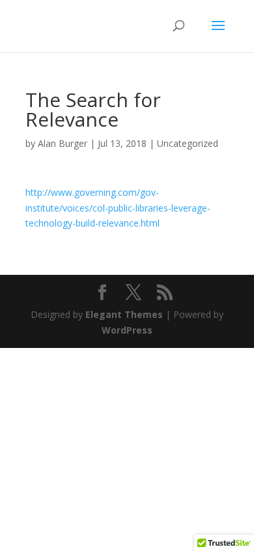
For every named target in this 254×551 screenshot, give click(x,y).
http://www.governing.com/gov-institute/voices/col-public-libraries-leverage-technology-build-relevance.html (117, 208)
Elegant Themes (124, 314)
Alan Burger (62, 143)
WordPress (127, 330)
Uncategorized (187, 143)
